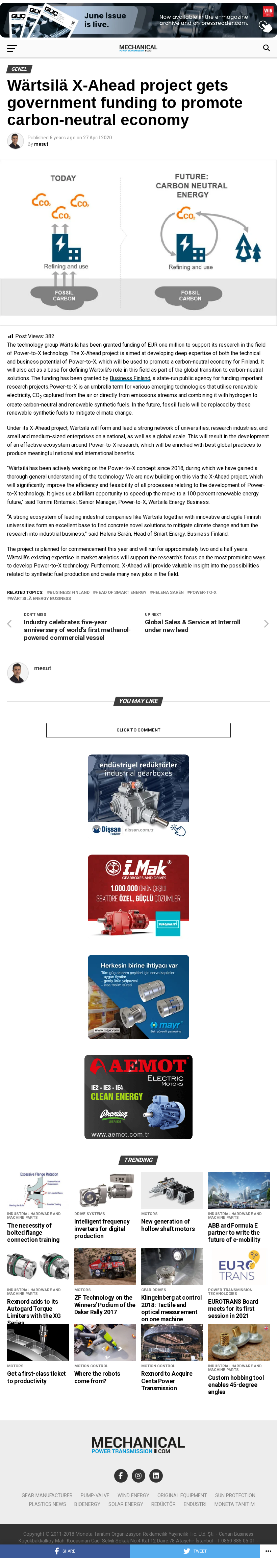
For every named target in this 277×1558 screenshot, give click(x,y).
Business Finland (130, 378)
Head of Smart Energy (121, 592)
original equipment (182, 1495)
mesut (41, 144)
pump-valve (95, 1495)
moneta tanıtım (235, 1504)
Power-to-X (203, 592)
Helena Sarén (168, 592)
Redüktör (163, 1504)
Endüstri (195, 1504)
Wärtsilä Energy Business (40, 599)
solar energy (125, 1504)
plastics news (47, 1504)
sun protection (235, 1495)
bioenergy (87, 1504)
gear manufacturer (47, 1495)
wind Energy (133, 1495)
